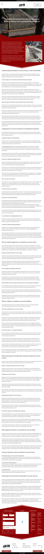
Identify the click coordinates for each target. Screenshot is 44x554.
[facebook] (12, 547)
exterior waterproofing (31, 228)
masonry (3, 489)
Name (4, 513)
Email (4, 517)
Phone (10, 513)
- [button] (16, 514)
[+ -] (22, 523)
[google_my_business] (14, 547)
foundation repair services (7, 146)
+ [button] (16, 513)
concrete (31, 501)
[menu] (2, 4)
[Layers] (27, 513)
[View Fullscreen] (16, 515)
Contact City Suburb (25, 500)
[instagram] (16, 547)
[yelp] (18, 547)
